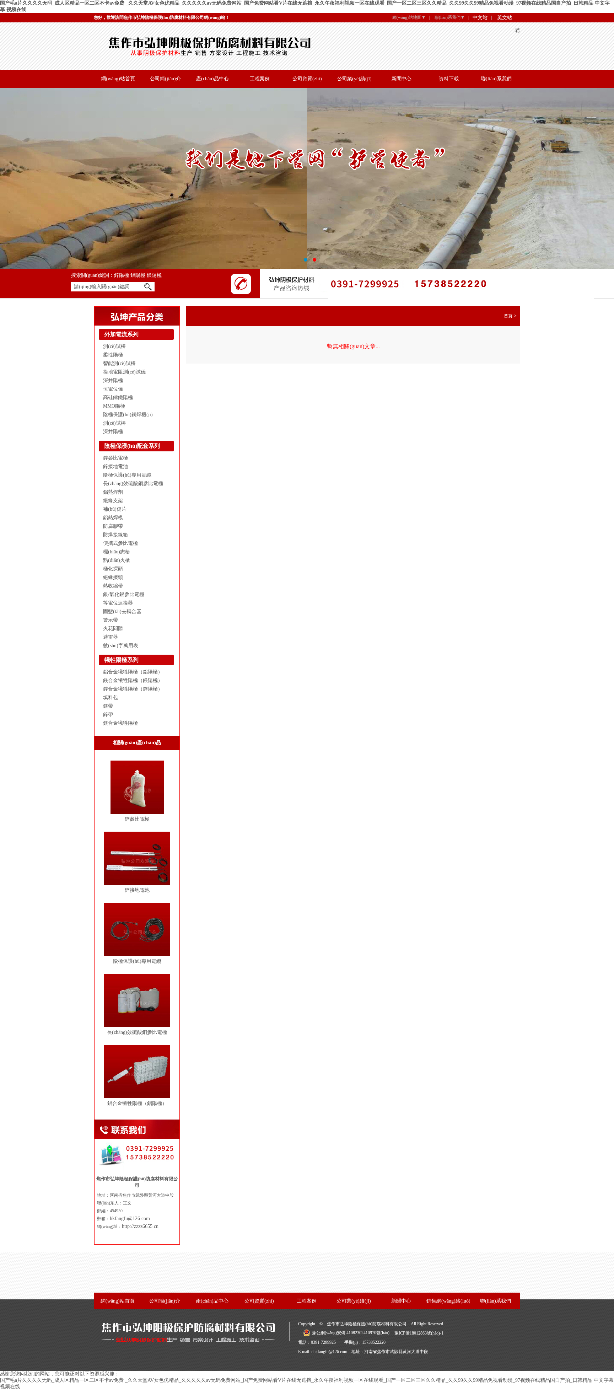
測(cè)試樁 (114, 346)
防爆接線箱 (115, 534)
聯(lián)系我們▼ (450, 17)
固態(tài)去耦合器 (122, 611)
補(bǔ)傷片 (114, 509)
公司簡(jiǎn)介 (165, 78)
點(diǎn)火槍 (116, 560)
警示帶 (110, 620)
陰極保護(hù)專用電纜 (127, 475)
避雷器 (110, 637)
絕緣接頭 (113, 577)
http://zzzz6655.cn (140, 1226)
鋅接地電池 (115, 466)
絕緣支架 (113, 500)
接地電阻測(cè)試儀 (124, 372)
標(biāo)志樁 (116, 551)
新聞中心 (401, 78)
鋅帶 (108, 714)
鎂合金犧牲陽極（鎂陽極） (133, 680)
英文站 (504, 17)
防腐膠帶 (113, 526)
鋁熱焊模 (113, 517)
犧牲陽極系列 (121, 660)
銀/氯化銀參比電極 (123, 594)
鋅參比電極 (115, 458)
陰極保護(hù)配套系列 (132, 446)
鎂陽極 (154, 275)
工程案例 (260, 78)
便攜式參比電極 (120, 543)
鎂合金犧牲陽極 (120, 723)
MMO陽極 (114, 406)
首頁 (508, 315)
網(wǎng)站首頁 (118, 78)
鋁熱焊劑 (113, 492)
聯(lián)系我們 (496, 78)
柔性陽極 (113, 355)
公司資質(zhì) (307, 78)
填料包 (110, 697)
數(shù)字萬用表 (120, 645)
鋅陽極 (122, 275)
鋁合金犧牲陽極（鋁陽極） (133, 672)
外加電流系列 (121, 334)
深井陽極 (113, 380)
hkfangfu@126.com (130, 1218)
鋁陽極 (138, 275)
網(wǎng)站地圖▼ (409, 17)
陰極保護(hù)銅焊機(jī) (128, 414)
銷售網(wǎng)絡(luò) (448, 1301)
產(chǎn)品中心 (212, 78)
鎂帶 (108, 706)
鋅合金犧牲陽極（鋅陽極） (133, 689)
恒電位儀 (113, 389)
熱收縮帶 (113, 586)
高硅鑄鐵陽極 (118, 397)
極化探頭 (113, 568)
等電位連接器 (118, 603)
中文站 (480, 17)
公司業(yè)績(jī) (354, 78)
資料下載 (449, 78)
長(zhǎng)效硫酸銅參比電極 (133, 483)
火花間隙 (113, 628)
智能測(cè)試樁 (119, 363)
